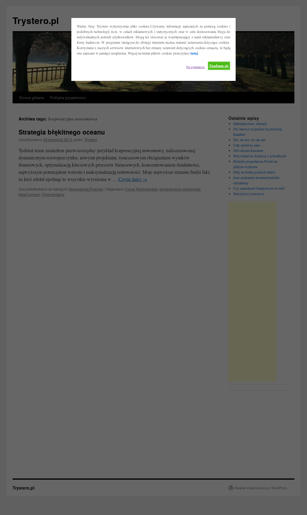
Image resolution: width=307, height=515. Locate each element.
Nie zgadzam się (195, 67)
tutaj (194, 53)
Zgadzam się (218, 65)
